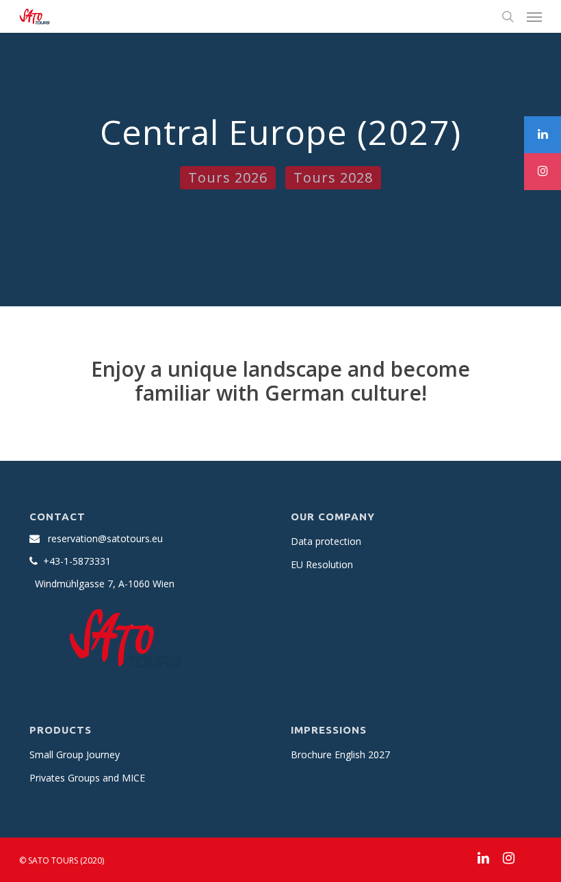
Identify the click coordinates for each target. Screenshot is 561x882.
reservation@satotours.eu (105, 538)
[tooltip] (542, 134)
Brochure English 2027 (340, 754)
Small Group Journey (74, 754)
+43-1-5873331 (77, 560)
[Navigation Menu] (534, 16)
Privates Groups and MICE (87, 777)
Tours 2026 (228, 177)
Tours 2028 (333, 177)
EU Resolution (322, 564)
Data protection (326, 541)
